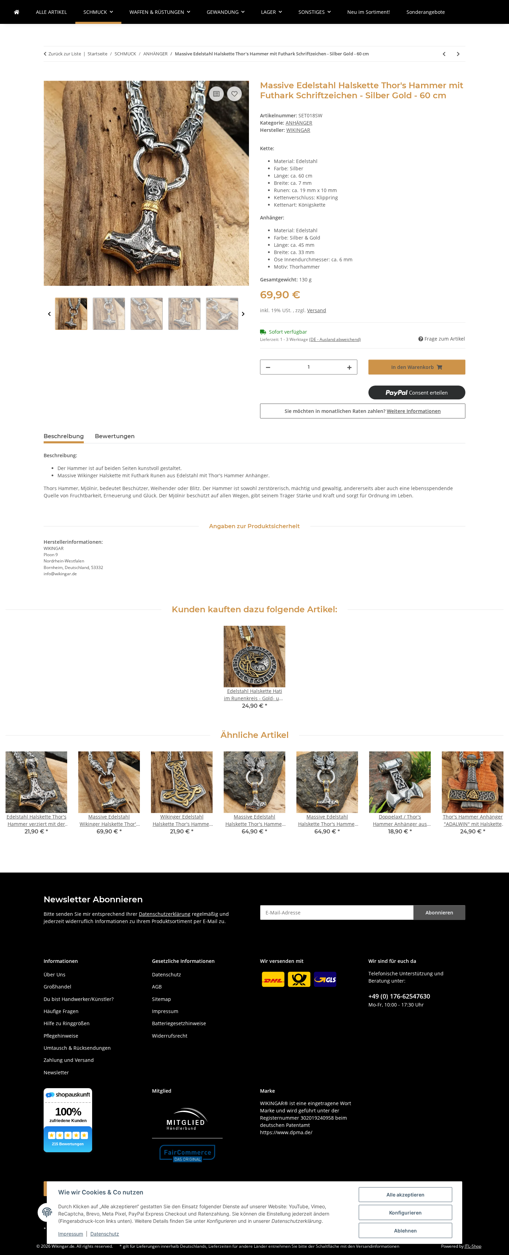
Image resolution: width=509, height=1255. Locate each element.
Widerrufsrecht (169, 1035)
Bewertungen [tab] (115, 436)
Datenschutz (104, 1234)
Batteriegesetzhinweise (179, 1023)
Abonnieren (439, 912)
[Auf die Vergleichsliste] (216, 93)
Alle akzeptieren (405, 1195)
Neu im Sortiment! (368, 12)
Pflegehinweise (61, 1035)
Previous (49, 314)
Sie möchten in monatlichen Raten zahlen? (363, 411)
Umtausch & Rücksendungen (77, 1048)
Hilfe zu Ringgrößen (67, 1023)
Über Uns (54, 974)
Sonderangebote (426, 12)
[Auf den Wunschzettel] (234, 93)
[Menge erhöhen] (349, 367)
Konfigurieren (405, 1213)
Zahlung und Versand (69, 1060)
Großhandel (57, 986)
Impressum (70, 1234)
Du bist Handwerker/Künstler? (79, 999)
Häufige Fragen (61, 1011)
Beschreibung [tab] (64, 436)
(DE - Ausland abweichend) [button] (335, 339)
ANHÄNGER (299, 122)
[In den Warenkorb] (49, 77)
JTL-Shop (473, 1246)
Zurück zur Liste (64, 54)
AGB (157, 986)
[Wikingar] (17, 12)
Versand (316, 310)
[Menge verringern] (268, 367)
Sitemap (161, 999)
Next (243, 314)
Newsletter (56, 1072)
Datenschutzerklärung (164, 914)
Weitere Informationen (414, 411)
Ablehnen (405, 1231)
